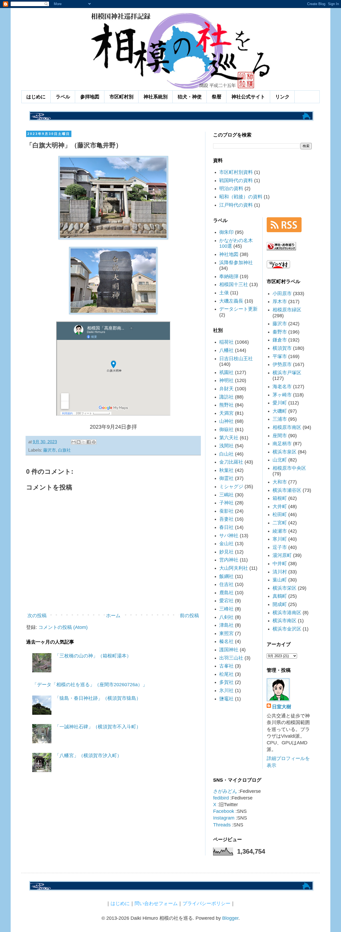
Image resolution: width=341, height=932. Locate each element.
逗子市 (280, 547)
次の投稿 (37, 615)
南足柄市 (282, 443)
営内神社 (228, 560)
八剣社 (226, 617)
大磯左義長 (231, 301)
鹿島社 (226, 592)
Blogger (230, 918)
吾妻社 (226, 519)
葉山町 (280, 579)
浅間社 (226, 445)
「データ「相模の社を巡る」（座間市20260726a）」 (89, 684)
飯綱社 (226, 576)
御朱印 (226, 232)
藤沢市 (49, 450)
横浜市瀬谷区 (287, 490)
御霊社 (226, 478)
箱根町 (280, 498)
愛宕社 (226, 600)
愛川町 (280, 402)
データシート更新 (238, 309)
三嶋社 (226, 494)
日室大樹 (281, 706)
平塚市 (280, 356)
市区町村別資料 (236, 172)
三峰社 (226, 609)
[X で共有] (83, 442)
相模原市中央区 (289, 468)
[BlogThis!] (78, 442)
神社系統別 (156, 96)
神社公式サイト (248, 96)
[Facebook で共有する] (88, 442)
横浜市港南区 (287, 612)
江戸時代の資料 (236, 205)
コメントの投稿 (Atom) (63, 627)
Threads (222, 824)
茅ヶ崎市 (282, 394)
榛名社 (226, 641)
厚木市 (280, 301)
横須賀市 (282, 348)
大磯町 (280, 411)
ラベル (63, 96)
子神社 (226, 502)
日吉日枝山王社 (236, 358)
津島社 (226, 625)
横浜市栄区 (285, 588)
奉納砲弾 (228, 276)
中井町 (280, 563)
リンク (282, 96)
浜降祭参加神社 (236, 262)
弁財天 (226, 388)
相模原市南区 (287, 427)
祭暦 (216, 96)
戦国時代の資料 (236, 180)
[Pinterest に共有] (93, 442)
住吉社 (226, 584)
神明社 (226, 380)
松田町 (280, 514)
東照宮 (226, 633)
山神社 (226, 421)
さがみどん (225, 791)
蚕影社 (226, 511)
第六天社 (228, 437)
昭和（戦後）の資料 (240, 196)
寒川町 (280, 539)
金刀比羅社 (231, 462)
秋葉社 (226, 470)
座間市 (280, 435)
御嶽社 (226, 429)
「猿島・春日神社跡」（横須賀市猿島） (98, 698)
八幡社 (226, 350)
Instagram (223, 818)
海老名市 (282, 386)
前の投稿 (189, 615)
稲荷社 (226, 342)
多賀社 (226, 682)
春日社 (226, 527)
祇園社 (226, 372)
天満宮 (226, 413)
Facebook (223, 811)
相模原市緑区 (287, 309)
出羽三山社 (231, 658)
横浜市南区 (285, 620)
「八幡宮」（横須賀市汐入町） (88, 755)
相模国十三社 (233, 284)
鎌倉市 (280, 340)
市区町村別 (121, 96)
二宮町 (280, 522)
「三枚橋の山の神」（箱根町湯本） (93, 655)
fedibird (221, 798)
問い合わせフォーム (156, 903)
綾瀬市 (280, 531)
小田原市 (282, 293)
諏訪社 (226, 397)
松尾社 (226, 674)
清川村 (280, 572)
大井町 (280, 506)
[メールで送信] (73, 442)
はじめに (36, 96)
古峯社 (226, 666)
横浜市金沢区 (287, 629)
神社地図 (228, 254)
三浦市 (280, 419)
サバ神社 (228, 535)
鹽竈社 (226, 698)
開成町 (280, 604)
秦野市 (280, 332)
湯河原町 (282, 555)
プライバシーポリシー (206, 903)
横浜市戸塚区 (287, 372)
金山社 (226, 543)
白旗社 (64, 450)
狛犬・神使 (190, 96)
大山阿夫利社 (233, 568)
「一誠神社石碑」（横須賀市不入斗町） (98, 726)
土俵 (224, 292)
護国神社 (228, 649)
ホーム (113, 615)
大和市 (280, 482)
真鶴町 (280, 596)
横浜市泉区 (285, 452)
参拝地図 (89, 96)
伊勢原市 (282, 364)
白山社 (226, 454)
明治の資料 (231, 188)
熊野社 (226, 405)
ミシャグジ (231, 486)
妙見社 (226, 552)
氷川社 (226, 690)
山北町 (280, 460)
